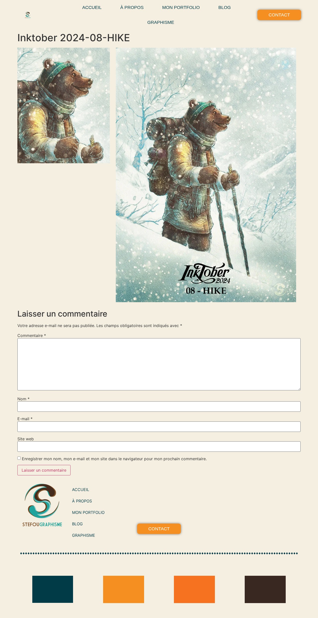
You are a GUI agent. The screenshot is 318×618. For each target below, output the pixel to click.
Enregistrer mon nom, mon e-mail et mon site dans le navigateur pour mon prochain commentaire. (114, 459)
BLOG (224, 7)
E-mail (25, 419)
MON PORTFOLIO (181, 7)
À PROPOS (132, 7)
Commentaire (31, 335)
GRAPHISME (160, 22)
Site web (25, 439)
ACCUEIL (92, 7)
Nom (23, 399)
